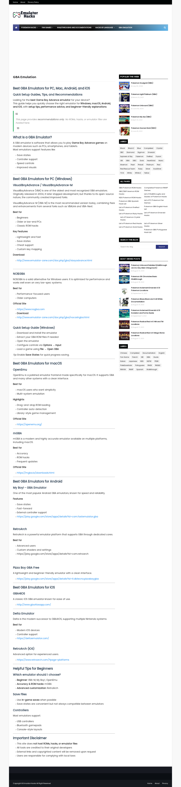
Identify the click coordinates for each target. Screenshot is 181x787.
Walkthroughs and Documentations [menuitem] (74, 27)
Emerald (151, 152)
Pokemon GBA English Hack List (156, 207)
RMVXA (123, 369)
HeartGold (151, 160)
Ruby (140, 169)
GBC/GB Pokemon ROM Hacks (129, 192)
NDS (142, 361)
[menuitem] (16, 27)
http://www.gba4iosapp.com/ (34, 604)
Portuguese (139, 365)
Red (158, 165)
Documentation (149, 353)
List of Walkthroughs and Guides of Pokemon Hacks (155, 195)
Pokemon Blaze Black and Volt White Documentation (147, 300)
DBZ (121, 152)
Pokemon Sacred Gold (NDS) (143, 128)
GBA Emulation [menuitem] (125, 27)
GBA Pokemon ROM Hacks (130, 187)
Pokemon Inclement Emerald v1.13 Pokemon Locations (145, 289)
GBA (127, 160)
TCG (122, 173)
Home (15, 2)
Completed (148, 148)
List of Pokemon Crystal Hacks (130, 218)
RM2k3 (157, 365)
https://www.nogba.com (31, 309)
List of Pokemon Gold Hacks (131, 227)
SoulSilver (157, 169)
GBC (134, 160)
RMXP (131, 369)
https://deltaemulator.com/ (33, 638)
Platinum (150, 165)
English (162, 353)
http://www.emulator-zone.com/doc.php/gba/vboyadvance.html (54, 260)
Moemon (123, 165)
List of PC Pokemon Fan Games (154, 201)
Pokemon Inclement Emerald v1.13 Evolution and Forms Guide (145, 311)
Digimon (141, 152)
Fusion (158, 156)
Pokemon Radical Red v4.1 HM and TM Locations (147, 322)
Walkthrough (152, 369)
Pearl (133, 165)
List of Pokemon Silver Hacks (153, 224)
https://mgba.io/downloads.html (35, 472)
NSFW (149, 361)
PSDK (156, 361)
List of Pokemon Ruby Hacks (131, 213)
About (22, 2)
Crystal (159, 148)
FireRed (150, 156)
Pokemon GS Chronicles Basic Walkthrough (144, 277)
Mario (161, 160)
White (129, 173)
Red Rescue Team (127, 169)
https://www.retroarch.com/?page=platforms (43, 659)
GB (121, 160)
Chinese (123, 353)
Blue (139, 148)
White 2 (138, 173)
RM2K (150, 365)
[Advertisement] (90, 50)
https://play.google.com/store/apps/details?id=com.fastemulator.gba (57, 516)
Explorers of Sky (126, 156)
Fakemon (139, 156)
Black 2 (131, 148)
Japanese (133, 361)
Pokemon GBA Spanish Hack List (129, 202)
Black (122, 148)
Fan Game (124, 357)
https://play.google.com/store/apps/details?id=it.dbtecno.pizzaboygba (58, 578)
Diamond (130, 152)
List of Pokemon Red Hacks (130, 223)
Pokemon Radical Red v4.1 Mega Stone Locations (148, 334)
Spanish (139, 369)
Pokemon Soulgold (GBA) (142, 83)
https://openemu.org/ (29, 424)
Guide (155, 357)
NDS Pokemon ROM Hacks (130, 197)
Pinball (140, 165)
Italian (122, 361)
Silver (148, 169)
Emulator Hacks (29, 783)
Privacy (165, 783)
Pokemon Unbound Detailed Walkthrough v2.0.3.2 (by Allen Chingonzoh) (149, 266)
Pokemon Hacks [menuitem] (28, 27)
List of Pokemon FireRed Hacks (129, 208)
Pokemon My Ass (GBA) (141, 117)
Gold (142, 160)
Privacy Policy (33, 2)
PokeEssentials (126, 365)
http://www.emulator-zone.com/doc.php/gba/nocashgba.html (53, 317)
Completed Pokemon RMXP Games (156, 189)
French (135, 357)
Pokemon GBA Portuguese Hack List (155, 231)
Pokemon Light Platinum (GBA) (144, 94)
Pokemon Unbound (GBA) (142, 105)
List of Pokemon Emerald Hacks (154, 214)
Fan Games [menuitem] (46, 27)
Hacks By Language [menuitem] (104, 27)
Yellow (146, 173)
